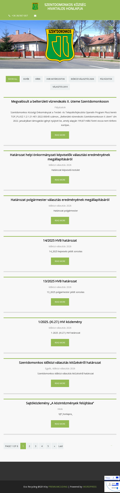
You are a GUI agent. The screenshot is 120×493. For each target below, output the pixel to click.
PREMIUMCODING (58, 486)
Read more (60, 135)
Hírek (37, 79)
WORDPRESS (90, 486)
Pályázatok (106, 79)
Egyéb (26, 79)
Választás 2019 (60, 86)
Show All (12, 79)
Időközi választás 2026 (82, 79)
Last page (60, 448)
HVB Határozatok (56, 79)
